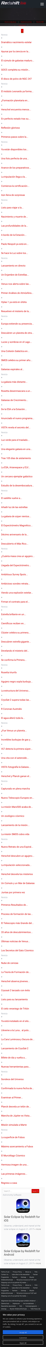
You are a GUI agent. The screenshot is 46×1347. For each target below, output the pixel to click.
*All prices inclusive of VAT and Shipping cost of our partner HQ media (18, 1281)
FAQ (35, 1272)
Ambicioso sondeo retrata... (15, 583)
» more (37, 1229)
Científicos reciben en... (13, 623)
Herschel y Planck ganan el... (16, 776)
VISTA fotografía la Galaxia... (16, 767)
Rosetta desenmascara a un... (16, 391)
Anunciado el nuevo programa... (17, 418)
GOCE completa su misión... (15, 69)
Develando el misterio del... (15, 650)
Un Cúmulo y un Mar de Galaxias (18, 883)
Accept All (23, 1332)
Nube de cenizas (9, 963)
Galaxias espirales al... (12, 369)
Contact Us (4, 1274)
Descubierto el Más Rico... (14, 543)
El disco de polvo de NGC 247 (16, 78)
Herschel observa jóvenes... (15, 981)
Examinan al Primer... (12, 1097)
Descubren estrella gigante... (16, 641)
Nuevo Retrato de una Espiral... (17, 846)
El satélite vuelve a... (11, 498)
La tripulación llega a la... (14, 176)
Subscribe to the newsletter (21, 1274)
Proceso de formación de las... (17, 914)
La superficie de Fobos (13, 1137)
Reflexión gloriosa (10, 127)
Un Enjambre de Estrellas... (15, 274)
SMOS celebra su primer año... (16, 360)
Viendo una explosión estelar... (17, 592)
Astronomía (26, 22)
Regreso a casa (9, 1183)
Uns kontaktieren (28, 1303)
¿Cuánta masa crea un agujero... (18, 556)
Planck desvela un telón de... (16, 1106)
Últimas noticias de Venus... (15, 941)
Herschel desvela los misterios (17, 874)
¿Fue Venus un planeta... (14, 730)
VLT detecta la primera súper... (16, 748)
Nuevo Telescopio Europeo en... (17, 797)
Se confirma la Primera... (13, 660)
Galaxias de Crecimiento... (14, 400)
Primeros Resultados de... (14, 905)
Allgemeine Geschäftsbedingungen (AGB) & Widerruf (18, 1301)
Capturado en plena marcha (15, 788)
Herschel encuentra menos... (16, 109)
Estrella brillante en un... (13, 614)
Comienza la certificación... (15, 186)
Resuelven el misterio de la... (16, 311)
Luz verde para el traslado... (15, 440)
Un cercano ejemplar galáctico (16, 476)
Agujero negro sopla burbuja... (17, 681)
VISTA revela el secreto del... (16, 427)
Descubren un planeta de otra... (17, 333)
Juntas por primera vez (13, 892)
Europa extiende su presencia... (17, 323)
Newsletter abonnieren (8, 1306)
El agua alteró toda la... (13, 718)
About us (28, 1272)
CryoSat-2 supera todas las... (16, 700)
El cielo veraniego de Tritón (15, 1008)
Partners (14, 1277)
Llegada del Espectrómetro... (16, 565)
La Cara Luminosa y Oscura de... (17, 1039)
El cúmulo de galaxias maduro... (17, 60)
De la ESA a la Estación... (14, 409)
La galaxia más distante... (14, 382)
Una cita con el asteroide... (15, 758)
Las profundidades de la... (14, 225)
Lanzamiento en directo (13, 265)
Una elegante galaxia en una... (16, 449)
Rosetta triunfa (9, 672)
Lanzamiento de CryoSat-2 (14, 1048)
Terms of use (5, 1272)
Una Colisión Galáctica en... (15, 351)
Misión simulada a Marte (14, 1125)
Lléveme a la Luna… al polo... (16, 1030)
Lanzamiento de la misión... (15, 825)
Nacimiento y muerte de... (14, 216)
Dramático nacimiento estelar (16, 42)
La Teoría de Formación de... (16, 972)
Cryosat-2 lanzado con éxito (15, 990)
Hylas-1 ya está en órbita (14, 302)
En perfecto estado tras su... (15, 118)
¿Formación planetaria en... (15, 100)
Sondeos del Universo (12, 1079)
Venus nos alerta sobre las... (16, 284)
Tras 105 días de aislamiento (16, 458)
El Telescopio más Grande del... (17, 923)
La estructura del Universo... (15, 690)
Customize (23, 1338)
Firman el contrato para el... (15, 601)
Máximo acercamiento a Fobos (17, 1146)
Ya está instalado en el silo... (16, 1021)
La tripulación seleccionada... (16, 865)
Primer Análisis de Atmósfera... (17, 293)
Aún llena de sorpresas (13, 195)
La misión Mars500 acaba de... (17, 807)
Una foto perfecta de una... (15, 158)
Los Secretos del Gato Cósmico (17, 950)
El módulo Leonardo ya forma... (17, 91)
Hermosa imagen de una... (14, 1164)
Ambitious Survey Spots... (14, 574)
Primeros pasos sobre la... (14, 137)
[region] (23, 1329)
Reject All (23, 1343)
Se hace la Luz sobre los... (14, 253)
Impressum (16, 1303)
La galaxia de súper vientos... (16, 516)
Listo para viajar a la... (12, 207)
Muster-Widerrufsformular (18, 1309)
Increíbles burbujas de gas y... (16, 739)
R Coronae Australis (11, 709)
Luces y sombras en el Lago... (16, 342)
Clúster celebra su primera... (15, 632)
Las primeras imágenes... (14, 1173)
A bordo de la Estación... (13, 235)
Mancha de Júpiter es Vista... (16, 1115)
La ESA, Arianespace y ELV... (15, 467)
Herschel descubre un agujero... (17, 856)
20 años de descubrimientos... (17, 932)
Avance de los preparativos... (16, 167)
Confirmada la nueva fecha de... (17, 1088)
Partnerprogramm (31, 1306)
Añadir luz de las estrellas (14, 507)
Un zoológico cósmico (12, 816)
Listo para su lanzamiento (14, 999)
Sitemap (23, 1277)
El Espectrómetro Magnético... (17, 525)
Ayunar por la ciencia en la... (15, 51)
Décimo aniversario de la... (14, 534)
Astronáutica (10, 22)
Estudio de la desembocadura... (17, 485)
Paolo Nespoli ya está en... (15, 244)
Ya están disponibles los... (14, 149)
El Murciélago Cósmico (13, 1155)
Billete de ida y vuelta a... (14, 1057)
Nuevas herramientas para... (15, 1066)
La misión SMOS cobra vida (15, 834)
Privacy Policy (17, 1272)
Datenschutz (5, 1303)
